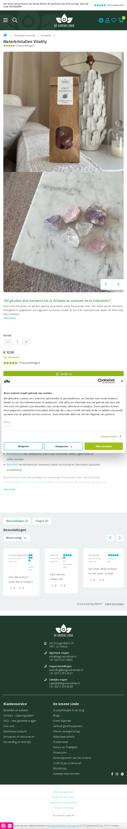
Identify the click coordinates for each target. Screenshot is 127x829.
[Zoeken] (14, 20)
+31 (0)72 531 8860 (61, 660)
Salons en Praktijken (65, 747)
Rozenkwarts (14, 454)
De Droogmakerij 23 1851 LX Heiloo (61, 644)
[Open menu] (5, 20)
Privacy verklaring (63, 808)
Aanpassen (61, 446)
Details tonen (109, 436)
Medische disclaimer (63, 797)
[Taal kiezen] (101, 20)
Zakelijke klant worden (66, 773)
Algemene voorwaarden (63, 802)
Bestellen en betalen (15, 710)
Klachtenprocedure (15, 731)
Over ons (8, 726)
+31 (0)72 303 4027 (61, 673)
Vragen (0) (42, 521)
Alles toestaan (104, 446)
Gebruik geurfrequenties (68, 726)
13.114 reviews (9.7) (115, 5)
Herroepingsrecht (63, 792)
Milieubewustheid (63, 736)
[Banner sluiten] (122, 381)
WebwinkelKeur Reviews (64, 825)
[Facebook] (112, 774)
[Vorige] (105, 284)
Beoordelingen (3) (17, 521)
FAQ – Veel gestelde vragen (19, 721)
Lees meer (9, 318)
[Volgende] (118, 284)
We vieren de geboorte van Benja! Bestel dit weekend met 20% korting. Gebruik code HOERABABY (45, 5)
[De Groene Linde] (64, 20)
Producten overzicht (24, 35)
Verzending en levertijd (17, 742)
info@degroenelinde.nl (62, 656)
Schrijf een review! (114, 604)
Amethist (12, 464)
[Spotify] (122, 774)
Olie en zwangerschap (66, 731)
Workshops (60, 768)
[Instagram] (117, 774)
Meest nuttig (13, 537)
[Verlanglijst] (113, 20)
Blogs (56, 715)
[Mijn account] (107, 20)
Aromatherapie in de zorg (68, 710)
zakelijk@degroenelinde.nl (64, 683)
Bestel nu (66, 374)
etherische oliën (31, 482)
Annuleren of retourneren (19, 736)
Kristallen (46, 35)
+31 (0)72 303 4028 (61, 686)
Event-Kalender (62, 721)
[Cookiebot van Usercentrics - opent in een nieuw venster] (100, 381)
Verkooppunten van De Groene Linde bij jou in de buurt (72, 760)
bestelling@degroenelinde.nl (66, 670)
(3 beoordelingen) (25, 46)
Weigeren (23, 446)
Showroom (59, 752)
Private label (60, 742)
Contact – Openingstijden (18, 715)
